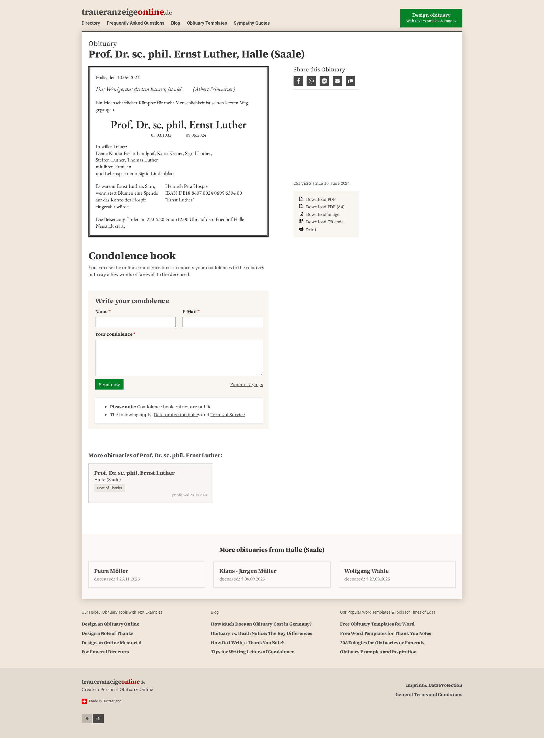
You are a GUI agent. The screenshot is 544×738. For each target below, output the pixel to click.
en (98, 718)
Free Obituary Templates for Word (377, 624)
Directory (91, 23)
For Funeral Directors (105, 651)
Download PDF (320, 199)
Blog (175, 23)
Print (310, 229)
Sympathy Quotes (252, 23)
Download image (322, 214)
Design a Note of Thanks (107, 633)
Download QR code (324, 222)
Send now (109, 384)
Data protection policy (177, 414)
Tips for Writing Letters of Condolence (252, 651)
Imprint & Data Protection (434, 685)
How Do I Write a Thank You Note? (247, 642)
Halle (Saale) (273, 54)
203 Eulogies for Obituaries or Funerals (382, 642)
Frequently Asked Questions (135, 23)
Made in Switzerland (105, 701)
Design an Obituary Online (110, 624)
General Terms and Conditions (429, 694)
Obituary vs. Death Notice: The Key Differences (261, 633)
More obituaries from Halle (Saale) (272, 549)
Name (102, 311)
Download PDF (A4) (325, 207)
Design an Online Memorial (112, 642)
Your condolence (115, 334)
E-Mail (190, 311)
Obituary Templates (207, 23)
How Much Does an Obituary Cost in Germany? (261, 624)
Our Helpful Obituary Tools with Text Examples (122, 612)
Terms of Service (228, 414)
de (86, 718)
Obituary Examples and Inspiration (378, 651)
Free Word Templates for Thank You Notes (385, 633)
